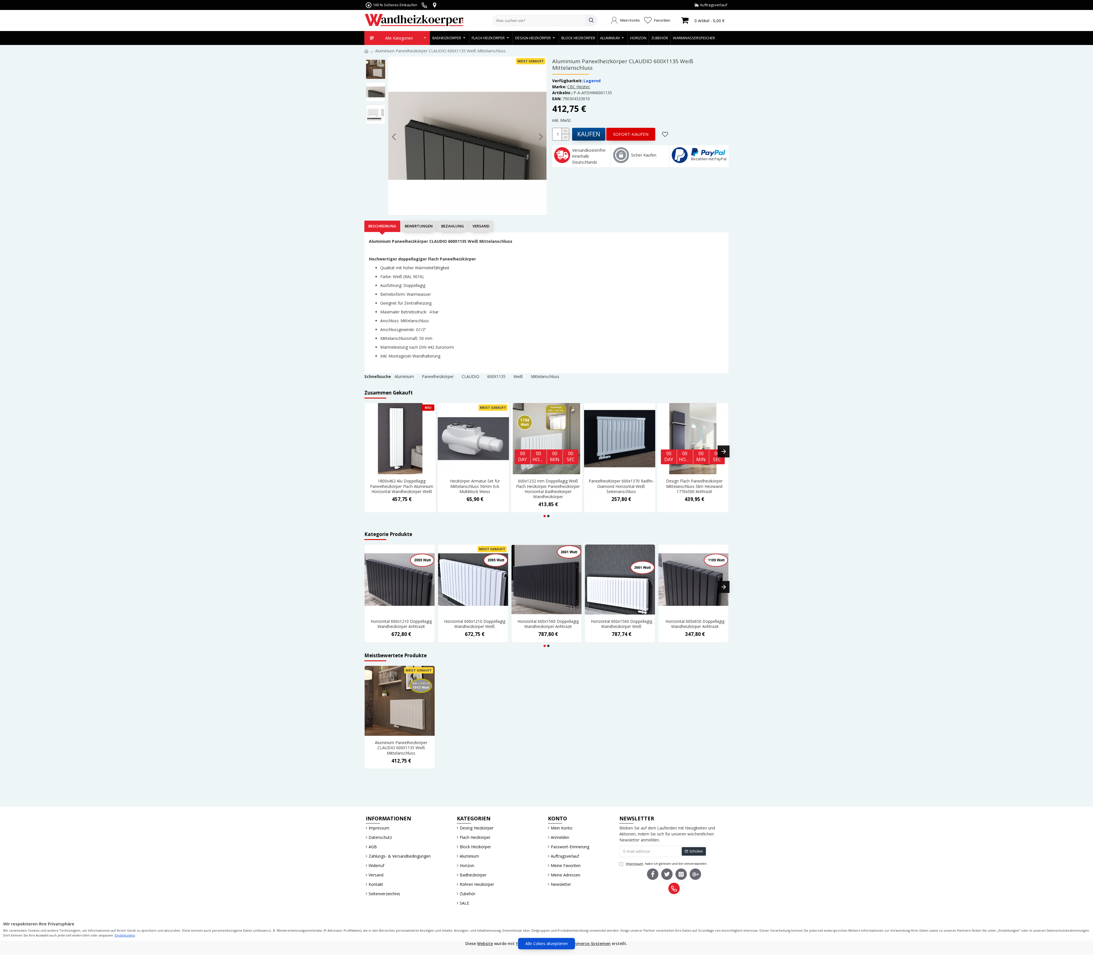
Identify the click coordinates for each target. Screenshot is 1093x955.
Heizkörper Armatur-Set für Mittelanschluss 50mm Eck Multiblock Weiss (475, 486)
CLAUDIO (470, 376)
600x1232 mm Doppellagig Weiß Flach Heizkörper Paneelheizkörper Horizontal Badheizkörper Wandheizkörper (548, 488)
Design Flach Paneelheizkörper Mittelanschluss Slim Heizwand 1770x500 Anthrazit (694, 486)
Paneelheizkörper (438, 376)
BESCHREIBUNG (382, 226)
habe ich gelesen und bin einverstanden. (666, 863)
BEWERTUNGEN (419, 226)
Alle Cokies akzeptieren (546, 943)
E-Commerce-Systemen (587, 943)
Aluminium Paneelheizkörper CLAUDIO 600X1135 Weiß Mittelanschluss (401, 747)
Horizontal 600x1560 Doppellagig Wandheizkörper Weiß (621, 624)
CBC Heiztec (578, 86)
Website (485, 943)
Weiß (518, 376)
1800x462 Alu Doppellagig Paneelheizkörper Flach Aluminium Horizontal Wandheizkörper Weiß (401, 486)
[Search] (591, 20)
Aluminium (404, 376)
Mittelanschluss (545, 376)
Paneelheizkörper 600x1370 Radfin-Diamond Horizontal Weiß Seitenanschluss (621, 486)
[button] (394, 136)
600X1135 (496, 376)
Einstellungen (125, 935)
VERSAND (480, 226)
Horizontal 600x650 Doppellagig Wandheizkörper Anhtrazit (694, 624)
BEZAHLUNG (452, 226)
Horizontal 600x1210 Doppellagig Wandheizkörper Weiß (474, 624)
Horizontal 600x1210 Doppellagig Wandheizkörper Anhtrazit (401, 624)
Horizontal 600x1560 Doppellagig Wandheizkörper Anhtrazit (548, 624)
